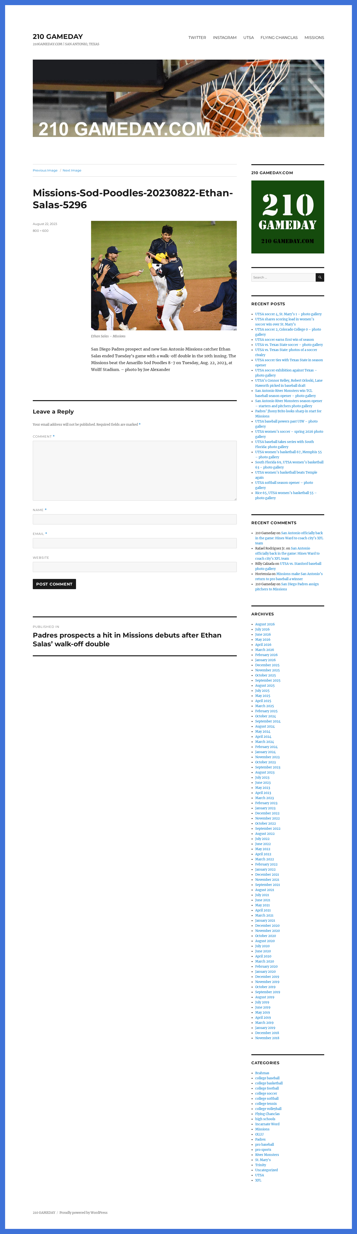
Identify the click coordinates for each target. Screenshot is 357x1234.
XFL (258, 1180)
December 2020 (267, 926)
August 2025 (265, 686)
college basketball (269, 1083)
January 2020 (265, 972)
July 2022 (262, 839)
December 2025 (267, 665)
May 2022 (262, 849)
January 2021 (265, 921)
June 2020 (263, 951)
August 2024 (265, 726)
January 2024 (265, 752)
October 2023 (265, 762)
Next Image (72, 170)
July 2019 (262, 1002)
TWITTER (197, 37)
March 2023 (264, 798)
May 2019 (262, 1012)
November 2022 (267, 818)
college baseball (267, 1078)
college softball (267, 1099)
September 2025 (267, 680)
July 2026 (262, 629)
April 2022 (263, 854)
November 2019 (267, 982)
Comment (44, 436)
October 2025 (265, 675)
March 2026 (264, 650)
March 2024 (264, 742)
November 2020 (267, 931)
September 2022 (267, 829)
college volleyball (268, 1109)
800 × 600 (41, 231)
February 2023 (266, 803)
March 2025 (264, 706)
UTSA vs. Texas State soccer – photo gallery (289, 345)
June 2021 (262, 900)
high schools (265, 1119)
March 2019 (264, 1023)
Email (40, 534)
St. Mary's (263, 1160)
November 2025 (267, 670)
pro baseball (264, 1145)
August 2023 (264, 772)
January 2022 (265, 869)
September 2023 (267, 767)
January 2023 (265, 808)
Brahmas (262, 1073)
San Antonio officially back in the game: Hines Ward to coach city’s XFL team (289, 538)
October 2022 (265, 823)
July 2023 (262, 777)
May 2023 (262, 788)
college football (267, 1088)
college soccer (266, 1093)
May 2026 (263, 640)
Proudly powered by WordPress (84, 1213)
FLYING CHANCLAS (279, 37)
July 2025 (262, 691)
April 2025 (263, 701)
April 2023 (263, 793)
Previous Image (45, 170)
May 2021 (262, 905)
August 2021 (264, 890)
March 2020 (264, 961)
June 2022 (263, 844)
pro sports (263, 1150)
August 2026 (265, 624)
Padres (260, 1139)
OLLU (259, 1134)
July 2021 (262, 895)
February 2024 (266, 747)
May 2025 (262, 696)
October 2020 (265, 936)
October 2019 (265, 987)
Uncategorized (266, 1170)
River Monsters (267, 1155)
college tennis (266, 1104)
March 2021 (264, 915)
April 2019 (263, 1018)
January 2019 (265, 1028)
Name (40, 510)
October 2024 (265, 716)
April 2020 (263, 956)
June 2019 (263, 1007)
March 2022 (264, 859)
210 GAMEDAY (58, 36)
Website (41, 557)
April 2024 (263, 737)
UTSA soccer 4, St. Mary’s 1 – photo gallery (288, 314)
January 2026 (265, 660)
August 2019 (264, 997)
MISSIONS (314, 37)
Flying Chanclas (267, 1114)
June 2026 (263, 634)
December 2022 (267, 813)
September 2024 (267, 721)
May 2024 (262, 732)
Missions (262, 1129)
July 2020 (262, 946)
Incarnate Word (267, 1124)
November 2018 (267, 1038)
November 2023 (267, 757)
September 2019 (267, 992)
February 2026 (266, 655)
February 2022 (266, 864)
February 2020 (266, 966)
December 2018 (267, 1033)
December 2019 (267, 977)
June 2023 (263, 783)
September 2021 (267, 885)
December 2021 (267, 875)
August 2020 (265, 941)
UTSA (248, 37)
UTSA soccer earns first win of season (284, 340)
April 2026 (263, 645)
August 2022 (265, 834)
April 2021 (263, 910)
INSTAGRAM (225, 37)
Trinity (260, 1165)
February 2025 (266, 711)
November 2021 (267, 880)
